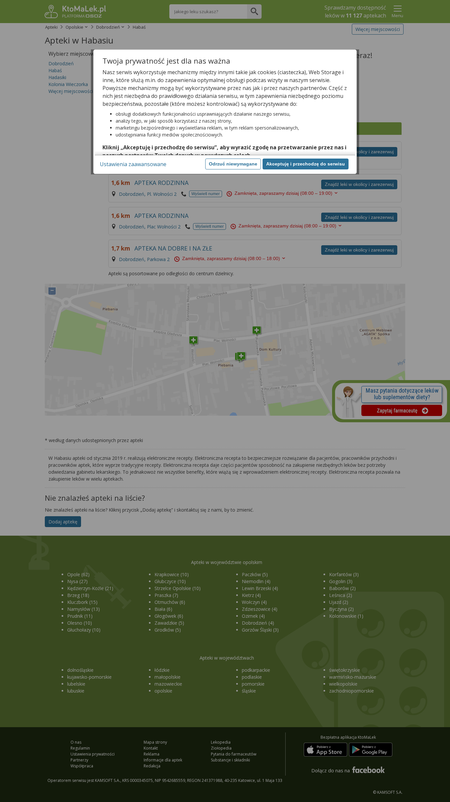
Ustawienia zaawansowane (133, 164)
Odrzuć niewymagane (233, 163)
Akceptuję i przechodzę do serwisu (305, 163)
